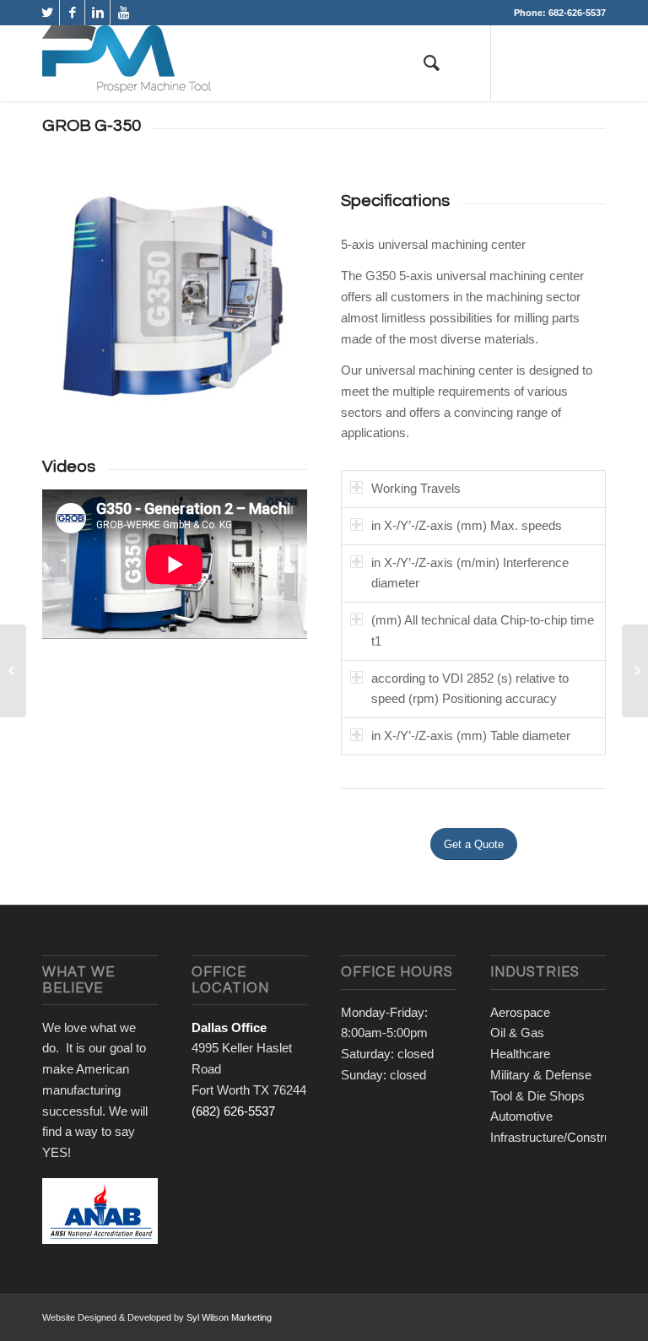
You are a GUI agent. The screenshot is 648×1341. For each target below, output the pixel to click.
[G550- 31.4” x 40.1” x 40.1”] (635, 671)
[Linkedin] (97, 12)
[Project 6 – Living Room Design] (13, 671)
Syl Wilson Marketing (229, 1317)
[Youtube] (123, 12)
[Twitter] (47, 12)
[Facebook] (72, 12)
